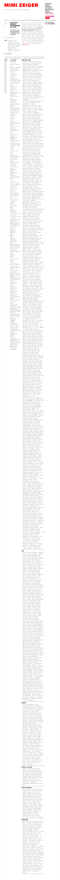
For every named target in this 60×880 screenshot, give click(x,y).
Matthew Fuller (33, 778)
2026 (5, 61)
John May (31, 270)
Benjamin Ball (27, 120)
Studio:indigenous (28, 486)
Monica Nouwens (27, 647)
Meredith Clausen (28, 543)
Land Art (30, 628)
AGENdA (25, 68)
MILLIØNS (34, 368)
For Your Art (13, 159)
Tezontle (32, 494)
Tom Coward (34, 505)
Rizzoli (12, 260)
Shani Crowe (32, 673)
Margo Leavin (27, 638)
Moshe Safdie (27, 377)
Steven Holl (34, 477)
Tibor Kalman (27, 759)
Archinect (12, 73)
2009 (5, 86)
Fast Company (13, 158)
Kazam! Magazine (14, 194)
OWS (24, 854)
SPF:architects (37, 467)
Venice (25, 870)
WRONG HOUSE (13, 345)
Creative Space (37, 155)
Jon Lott (37, 274)
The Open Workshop (36, 496)
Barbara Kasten (33, 568)
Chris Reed (40, 831)
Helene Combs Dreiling (36, 242)
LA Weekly (12, 201)
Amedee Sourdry (37, 83)
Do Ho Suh (34, 586)
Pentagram (26, 745)
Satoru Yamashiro (38, 860)
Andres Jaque (27, 89)
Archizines (26, 106)
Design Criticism (28, 721)
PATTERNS (30, 400)
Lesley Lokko (27, 311)
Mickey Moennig (27, 365)
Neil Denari (36, 384)
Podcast (25, 812)
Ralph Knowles (27, 428)
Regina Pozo (26, 749)
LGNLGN (25, 777)
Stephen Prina (34, 679)
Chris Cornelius (33, 143)
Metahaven (40, 739)
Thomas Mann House (15, 311)
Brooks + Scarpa (33, 127)
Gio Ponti (33, 226)
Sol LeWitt (40, 675)
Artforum (12, 118)
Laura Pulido (33, 843)
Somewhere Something (29, 466)
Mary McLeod (33, 542)
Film (33, 596)
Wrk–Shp (30, 764)
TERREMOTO (26, 494)
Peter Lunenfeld (35, 745)
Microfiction (37, 809)
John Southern (36, 272)
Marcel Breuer (27, 337)
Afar (11, 66)
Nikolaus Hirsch (36, 390)
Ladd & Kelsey (32, 302)
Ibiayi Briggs (32, 250)
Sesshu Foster (33, 672)
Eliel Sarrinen (34, 187)
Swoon (33, 682)
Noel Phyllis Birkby (29, 391)
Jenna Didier (38, 263)
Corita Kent (38, 580)
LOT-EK (25, 321)
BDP (40, 117)
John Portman (27, 272)
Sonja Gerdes (37, 676)
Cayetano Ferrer (31, 575)
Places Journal (14, 258)
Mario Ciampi (27, 345)
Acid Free (12, 63)
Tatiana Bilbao (27, 491)
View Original (8, 53)
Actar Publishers (14, 64)
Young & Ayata (34, 527)
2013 (5, 80)
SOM (40, 464)
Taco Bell (26, 816)
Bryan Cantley (30, 128)
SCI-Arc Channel (14, 270)
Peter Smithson (34, 412)
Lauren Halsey (37, 629)
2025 (5, 63)
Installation (37, 610)
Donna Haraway (36, 800)
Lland (33, 736)
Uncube (12, 317)
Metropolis (13, 229)
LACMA (11, 203)
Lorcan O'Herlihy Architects (32, 315)
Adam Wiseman (33, 552)
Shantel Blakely (33, 754)
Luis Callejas (33, 326)
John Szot (26, 273)
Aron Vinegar (38, 108)
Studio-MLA (37, 485)
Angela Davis (27, 790)
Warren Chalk (33, 513)
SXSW (11, 285)
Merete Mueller (27, 809)
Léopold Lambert (36, 309)
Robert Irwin (36, 664)
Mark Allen (26, 641)
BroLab (31, 825)
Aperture (12, 71)
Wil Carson (40, 517)
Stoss (36, 863)
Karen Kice (35, 288)
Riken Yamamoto (37, 440)
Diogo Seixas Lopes (29, 179)
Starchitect (38, 472)
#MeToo (25, 768)
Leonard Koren (27, 632)
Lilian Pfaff (27, 312)
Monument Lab (37, 811)
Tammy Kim (32, 866)
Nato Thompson (37, 647)
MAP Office (39, 336)
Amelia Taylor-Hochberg (30, 85)
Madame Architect (14, 222)
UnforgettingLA (27, 508)
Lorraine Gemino (36, 317)
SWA (41, 865)
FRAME (11, 160)
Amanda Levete (27, 83)
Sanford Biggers (28, 669)
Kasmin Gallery (14, 193)
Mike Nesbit (30, 366)
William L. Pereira (36, 518)
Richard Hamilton (33, 662)
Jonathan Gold (33, 805)
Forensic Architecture (30, 207)
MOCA (11, 234)
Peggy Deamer (35, 407)
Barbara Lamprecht (28, 115)
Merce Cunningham (34, 808)
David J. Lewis (27, 165)
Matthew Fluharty (36, 698)
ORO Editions (13, 250)
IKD (29, 251)
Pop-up (28, 854)
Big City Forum (37, 822)
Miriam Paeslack (32, 851)
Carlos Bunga (31, 572)
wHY (35, 517)
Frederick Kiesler (28, 216)
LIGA (11, 207)
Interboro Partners (29, 841)
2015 (5, 77)
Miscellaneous (27, 787)
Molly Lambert (27, 811)
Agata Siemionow (32, 67)
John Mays (38, 270)
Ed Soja (31, 837)
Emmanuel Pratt (35, 593)
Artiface (12, 121)
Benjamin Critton (28, 714)
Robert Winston (39, 666)
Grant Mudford (27, 608)
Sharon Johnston (36, 459)
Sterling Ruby (27, 681)
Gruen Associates (34, 232)
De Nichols (26, 586)
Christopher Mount (28, 146)
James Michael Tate (36, 257)
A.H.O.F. (25, 552)
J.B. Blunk (33, 613)
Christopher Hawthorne (36, 144)
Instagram (51, 23)
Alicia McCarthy (31, 555)
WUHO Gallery (13, 346)
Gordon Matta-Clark (29, 605)
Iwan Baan (26, 613)
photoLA (12, 255)
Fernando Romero (36, 201)
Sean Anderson (33, 456)
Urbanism (25, 819)
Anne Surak (32, 96)
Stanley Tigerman (28, 472)
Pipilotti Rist (27, 657)
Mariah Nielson (27, 640)
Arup (35, 109)
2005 (5, 89)
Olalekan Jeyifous (28, 651)
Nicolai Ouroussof (36, 388)
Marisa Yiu (35, 345)
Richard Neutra (37, 438)
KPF (43, 301)
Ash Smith (35, 711)
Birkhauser (13, 128)
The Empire (40, 494)
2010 (5, 85)
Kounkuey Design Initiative (32, 301)
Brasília (25, 825)
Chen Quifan (38, 794)
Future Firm (33, 217)
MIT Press (12, 232)
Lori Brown (26, 317)
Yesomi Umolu (36, 694)
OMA (34, 394)
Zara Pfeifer (27, 695)
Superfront (13, 283)
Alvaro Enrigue (37, 789)
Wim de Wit (36, 548)
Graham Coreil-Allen (33, 606)
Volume (12, 336)
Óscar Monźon (27, 653)
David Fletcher (31, 834)
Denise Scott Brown (35, 171)
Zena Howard (33, 530)
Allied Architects (33, 80)
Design (24, 703)
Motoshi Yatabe (35, 378)
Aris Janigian (27, 792)
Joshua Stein (33, 283)
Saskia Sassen (27, 860)
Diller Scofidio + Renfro (34, 177)
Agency (41, 67)
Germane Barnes (27, 223)
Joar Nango (35, 621)
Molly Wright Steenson (30, 374)
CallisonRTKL (27, 131)
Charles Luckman (28, 140)
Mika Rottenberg (28, 700)
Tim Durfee (31, 504)
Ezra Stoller (27, 596)
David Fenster (35, 583)
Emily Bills (36, 190)
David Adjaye (27, 162)
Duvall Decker (27, 184)
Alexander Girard (28, 705)
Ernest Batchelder (28, 594)
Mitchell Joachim (28, 372)
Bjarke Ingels (37, 121)
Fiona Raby (32, 726)
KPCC (11, 197)
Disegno (12, 147)
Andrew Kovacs (27, 90)
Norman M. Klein (28, 743)
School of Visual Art (29, 752)
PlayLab (33, 746)
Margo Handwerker (32, 340)
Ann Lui (35, 92)
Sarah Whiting (33, 451)
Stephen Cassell (28, 473)
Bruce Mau (32, 716)
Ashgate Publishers (15, 123)
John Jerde (35, 269)
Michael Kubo (33, 358)
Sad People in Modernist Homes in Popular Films (15, 265)
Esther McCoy (27, 196)
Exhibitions (49, 9)
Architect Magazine (9, 37)
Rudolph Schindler (28, 445)
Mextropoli (13, 231)
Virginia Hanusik (28, 692)
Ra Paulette (37, 657)
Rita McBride (27, 664)
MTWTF (35, 740)
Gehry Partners (37, 220)
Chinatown (32, 831)
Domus (11, 149)
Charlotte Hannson (28, 142)
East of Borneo (33, 590)
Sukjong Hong (35, 865)
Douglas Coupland (33, 589)
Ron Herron (36, 444)
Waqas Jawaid (30, 762)
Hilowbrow (12, 175)
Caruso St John (37, 133)
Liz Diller (36, 314)
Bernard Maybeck (38, 120)
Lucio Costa (35, 846)
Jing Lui (34, 267)
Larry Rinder (38, 628)
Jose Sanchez (34, 280)
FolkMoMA (25, 206)
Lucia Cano (30, 324)
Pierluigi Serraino (35, 416)
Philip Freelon (33, 415)
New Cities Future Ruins (30, 648)
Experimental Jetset (29, 724)
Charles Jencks (35, 139)
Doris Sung (34, 181)
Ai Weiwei (35, 553)
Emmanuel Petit (27, 191)
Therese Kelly (31, 499)
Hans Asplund (35, 235)
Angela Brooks (27, 92)
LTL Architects (34, 323)
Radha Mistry (27, 426)
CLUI (32, 580)
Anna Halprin (27, 562)
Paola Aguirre (37, 397)
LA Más (25, 302)
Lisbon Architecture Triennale (13, 211)
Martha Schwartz (28, 347)
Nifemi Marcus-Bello (35, 742)
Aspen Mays (32, 567)
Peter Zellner (32, 413)
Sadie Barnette (36, 667)
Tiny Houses (39, 504)
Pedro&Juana (26, 407)
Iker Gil (34, 251)
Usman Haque (33, 783)
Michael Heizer (37, 644)
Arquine (12, 106)
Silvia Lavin (16, 50)
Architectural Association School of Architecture (15, 81)
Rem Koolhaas (33, 435)
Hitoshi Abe (31, 245)
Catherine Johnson (28, 134)
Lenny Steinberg (36, 308)
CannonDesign (27, 133)
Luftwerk (25, 635)
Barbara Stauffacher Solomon (32, 713)
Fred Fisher (36, 215)
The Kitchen (34, 686)
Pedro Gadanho (37, 406)
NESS (11, 242)
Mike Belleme (27, 645)
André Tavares (27, 87)
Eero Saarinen (37, 184)
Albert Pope (29, 821)
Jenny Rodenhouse (36, 774)
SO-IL (36, 463)
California (37, 825)
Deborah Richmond (28, 168)
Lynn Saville (33, 635)
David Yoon (29, 166)
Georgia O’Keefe (34, 602)
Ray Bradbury (35, 432)
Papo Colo (35, 653)
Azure (11, 124)
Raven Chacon (33, 660)
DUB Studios (35, 182)
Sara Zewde (37, 859)
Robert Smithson (28, 666)
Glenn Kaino (26, 603)
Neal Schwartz (37, 383)
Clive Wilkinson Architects (32, 149)
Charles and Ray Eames (30, 136)
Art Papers (13, 115)
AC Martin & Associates (30, 63)
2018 (5, 73)
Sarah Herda (32, 450)
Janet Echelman (33, 616)
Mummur (25, 380)
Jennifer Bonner (28, 264)
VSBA (33, 511)
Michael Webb (37, 362)
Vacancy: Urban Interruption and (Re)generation (14, 327)
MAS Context (13, 226)
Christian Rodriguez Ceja (31, 796)
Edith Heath (31, 591)
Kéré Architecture (36, 293)
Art (23, 551)
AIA (34, 71)
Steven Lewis (33, 479)
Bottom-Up (26, 824)
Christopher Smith (28, 797)
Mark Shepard (32, 777)
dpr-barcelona (14, 150)
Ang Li (37, 532)
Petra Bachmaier (32, 656)
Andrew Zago (36, 90)
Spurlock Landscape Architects (33, 469)
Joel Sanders (27, 269)
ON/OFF (36, 743)
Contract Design (14, 140)
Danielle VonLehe (35, 159)
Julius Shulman (35, 286)
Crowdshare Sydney (15, 144)
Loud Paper (49, 13)
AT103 (29, 111)
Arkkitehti (13, 102)
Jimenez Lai (26, 267)
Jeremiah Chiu (33, 730)
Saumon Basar (38, 669)
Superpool (38, 486)
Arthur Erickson (28, 109)
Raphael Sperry (34, 429)
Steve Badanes (33, 475)
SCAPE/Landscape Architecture (32, 453)
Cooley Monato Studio (29, 152)
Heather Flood (36, 239)
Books (47, 5)
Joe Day (40, 267)
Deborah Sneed (27, 799)
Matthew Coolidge (28, 643)
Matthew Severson (34, 849)
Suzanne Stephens (34, 546)
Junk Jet (12, 191)
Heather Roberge (28, 241)
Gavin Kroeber (33, 600)
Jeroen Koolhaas (34, 619)
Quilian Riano (36, 425)
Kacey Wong (30, 622)
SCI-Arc (12, 269)
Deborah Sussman (38, 720)
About (47, 11)
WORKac (40, 521)
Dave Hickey (26, 583)
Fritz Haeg (35, 599)
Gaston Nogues (27, 220)
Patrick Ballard (34, 654)
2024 (5, 64)
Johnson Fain (34, 273)
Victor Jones (36, 510)
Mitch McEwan (37, 371)
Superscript (26, 488)
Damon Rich (26, 832)
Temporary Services (29, 685)
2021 (5, 68)
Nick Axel (26, 388)
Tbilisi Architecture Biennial (13, 291)
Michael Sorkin (27, 362)
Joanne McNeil (27, 776)
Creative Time (27, 581)
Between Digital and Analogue (32, 771)
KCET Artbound (14, 196)
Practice (31, 422)
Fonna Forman (33, 206)
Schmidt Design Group (29, 454)
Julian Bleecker (31, 733)
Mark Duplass (35, 641)
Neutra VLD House (14, 245)
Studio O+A (34, 483)
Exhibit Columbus (14, 156)
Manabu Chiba (36, 333)
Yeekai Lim (35, 524)
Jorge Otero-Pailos (35, 277)
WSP (39, 523)
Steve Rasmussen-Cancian (31, 862)
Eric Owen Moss (37, 193)
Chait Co (38, 134)
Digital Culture (27, 767)
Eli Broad (26, 802)
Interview (12, 181)
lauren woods (27, 631)
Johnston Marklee (28, 274)
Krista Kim (36, 626)
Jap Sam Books (14, 185)
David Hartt (26, 584)
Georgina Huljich (34, 222)
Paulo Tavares (27, 406)
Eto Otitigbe (39, 594)
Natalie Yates (27, 383)
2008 (5, 87)
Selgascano (30, 457)
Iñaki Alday (31, 253)
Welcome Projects (31, 515)
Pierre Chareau (27, 418)
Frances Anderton (38, 209)
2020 (5, 70)
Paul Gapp (37, 400)
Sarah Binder (36, 751)
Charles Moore (12, 44)
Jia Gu (41, 266)
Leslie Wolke (37, 776)
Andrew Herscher (37, 89)
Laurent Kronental (38, 631)
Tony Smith (38, 688)
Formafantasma (27, 209)
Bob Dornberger (36, 123)
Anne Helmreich (34, 533)
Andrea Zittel (33, 558)
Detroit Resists (34, 835)
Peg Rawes (32, 545)
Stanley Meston (34, 470)
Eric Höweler (27, 193)
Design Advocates (28, 172)
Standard (25, 470)
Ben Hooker (35, 770)
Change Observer (14, 134)
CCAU (11, 133)
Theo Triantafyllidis (29, 498)
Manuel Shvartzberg (29, 336)
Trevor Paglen (27, 689)
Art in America (14, 111)
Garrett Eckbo (34, 219)
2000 (5, 92)
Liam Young (35, 311)
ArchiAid (34, 98)
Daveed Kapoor (36, 160)
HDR (30, 239)
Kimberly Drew (27, 626)
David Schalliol (36, 584)
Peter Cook (35, 410)
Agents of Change (33, 68)
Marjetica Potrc (38, 640)
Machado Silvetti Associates (32, 330)
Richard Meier (27, 438)
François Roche (33, 212)
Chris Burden (30, 577)
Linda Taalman (27, 314)
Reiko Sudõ (34, 749)
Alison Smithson (28, 79)
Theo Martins (35, 758)
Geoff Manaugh (33, 727)
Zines (32, 532)
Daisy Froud (29, 156)
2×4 (24, 704)
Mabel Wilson (34, 328)
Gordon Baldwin (36, 603)
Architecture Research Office (32, 105)
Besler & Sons (27, 121)
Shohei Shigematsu (28, 461)
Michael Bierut (27, 740)
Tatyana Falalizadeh (35, 683)
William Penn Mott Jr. (30, 520)
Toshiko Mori (33, 507)
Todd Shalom (30, 688)
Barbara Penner (28, 534)
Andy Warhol (36, 559)
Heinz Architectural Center (14, 173)
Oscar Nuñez (39, 853)
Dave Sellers (27, 160)
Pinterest (33, 780)
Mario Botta (38, 343)
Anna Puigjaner (27, 95)
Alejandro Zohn (27, 76)
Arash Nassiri (39, 564)
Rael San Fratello (38, 426)
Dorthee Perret (32, 587)
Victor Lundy (27, 511)
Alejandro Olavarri (32, 704)
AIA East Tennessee (15, 67)
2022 (5, 67)
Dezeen (12, 146)
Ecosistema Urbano (36, 536)
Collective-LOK (35, 150)
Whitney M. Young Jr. (37, 816)
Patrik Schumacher (28, 399)
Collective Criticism (29, 773)
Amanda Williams (32, 556)
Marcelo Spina (37, 337)
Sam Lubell (31, 448)
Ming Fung (36, 369)
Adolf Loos (34, 66)
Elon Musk (33, 802)
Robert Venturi (27, 444)
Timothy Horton (37, 869)
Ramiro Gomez (27, 659)
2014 (5, 79)
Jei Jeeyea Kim (35, 539)
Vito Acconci (39, 692)
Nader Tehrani (35, 380)
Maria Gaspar (36, 638)
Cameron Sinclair (37, 131)
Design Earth (33, 174)
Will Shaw (26, 518)
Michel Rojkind (37, 364)
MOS (42, 375)
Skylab (25, 463)
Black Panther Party (34, 793)
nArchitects (26, 381)
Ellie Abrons (27, 190)
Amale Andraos (37, 82)
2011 (5, 83)
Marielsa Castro (37, 342)
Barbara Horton (38, 114)
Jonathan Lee (32, 732)
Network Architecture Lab (31, 385)
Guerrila (40, 840)
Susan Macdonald (36, 488)
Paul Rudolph (33, 403)
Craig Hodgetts (35, 153)
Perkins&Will (27, 410)
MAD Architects (27, 331)
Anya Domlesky (27, 822)
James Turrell (32, 615)
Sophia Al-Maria (28, 678)
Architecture (11, 40)
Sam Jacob (32, 447)
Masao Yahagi (32, 350)
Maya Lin (37, 643)
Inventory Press (14, 182)
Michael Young (27, 364)
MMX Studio (38, 372)
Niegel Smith (37, 650)
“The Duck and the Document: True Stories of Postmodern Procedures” (32, 29)
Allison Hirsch (27, 82)
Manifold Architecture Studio (32, 334)
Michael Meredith (37, 361)
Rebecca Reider (33, 812)
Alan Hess (32, 73)
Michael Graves (33, 356)
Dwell (11, 152)
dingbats (38, 178)
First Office (27, 203)
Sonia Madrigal (27, 676)
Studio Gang (26, 483)
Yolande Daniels (28, 526)
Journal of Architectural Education (14, 189)
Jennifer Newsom (33, 266)
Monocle (12, 236)
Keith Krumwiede (34, 291)
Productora (30, 423)
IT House (30, 255)
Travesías (12, 312)
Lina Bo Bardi (36, 312)
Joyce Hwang (27, 540)
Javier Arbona (33, 261)
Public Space (35, 854)
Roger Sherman (33, 857)
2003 (5, 90)
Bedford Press (14, 125)
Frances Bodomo (36, 597)
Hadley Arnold (27, 234)
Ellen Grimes (38, 188)
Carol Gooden (32, 574)
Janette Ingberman (28, 618)
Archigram (26, 99)
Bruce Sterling (33, 717)
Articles (48, 3)
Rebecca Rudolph (32, 434)
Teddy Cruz (36, 491)
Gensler (25, 222)
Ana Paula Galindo (36, 86)
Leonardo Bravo (38, 632)
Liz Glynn (38, 634)
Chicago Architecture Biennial (13, 138)
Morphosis (37, 375)
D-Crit (30, 720)
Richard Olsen (27, 440)
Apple (38, 768)
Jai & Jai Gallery (15, 184)
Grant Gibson (31, 228)
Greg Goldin (32, 840)
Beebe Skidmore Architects (31, 118)
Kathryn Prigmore (31, 289)
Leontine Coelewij (28, 634)
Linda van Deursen (35, 735)
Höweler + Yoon (31, 248)
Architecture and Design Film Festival (14, 94)
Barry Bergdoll (33, 117)
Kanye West (34, 806)
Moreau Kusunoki (28, 375)
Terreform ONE (35, 492)
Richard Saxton (27, 663)
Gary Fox (26, 539)
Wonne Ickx (33, 521)
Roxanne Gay (26, 813)
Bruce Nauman (31, 571)
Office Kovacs (27, 394)
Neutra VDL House (14, 244)
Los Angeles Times (15, 219)
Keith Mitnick (27, 292)
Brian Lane (32, 125)
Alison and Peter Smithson (31, 77)
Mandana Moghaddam (34, 637)
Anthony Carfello (28, 564)
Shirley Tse (31, 675)
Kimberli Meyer (27, 298)
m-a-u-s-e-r (35, 327)
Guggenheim (13, 165)
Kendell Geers (27, 625)
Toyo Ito (40, 507)
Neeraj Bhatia (27, 384)
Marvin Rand (32, 349)
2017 (5, 74)
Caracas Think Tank (29, 827)
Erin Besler (26, 194)
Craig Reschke (27, 155)
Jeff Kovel (29, 263)
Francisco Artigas (29, 210)
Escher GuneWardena (37, 194)
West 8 (31, 517)
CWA (24, 156)
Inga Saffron (30, 254)
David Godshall (27, 163)
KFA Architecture (36, 296)
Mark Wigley (38, 346)
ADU (24, 821)
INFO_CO (32, 729)
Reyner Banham (34, 437)
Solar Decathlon (33, 464)
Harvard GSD (13, 169)
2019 (5, 71)
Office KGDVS (37, 393)
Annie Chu (40, 96)
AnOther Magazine (14, 70)
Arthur (12, 120)
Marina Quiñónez (28, 343)
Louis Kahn (31, 321)
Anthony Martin (37, 790)
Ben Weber (31, 570)
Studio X (30, 485)
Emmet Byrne (32, 723)
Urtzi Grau (36, 508)
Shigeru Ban (36, 460)
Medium (12, 228)
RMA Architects (27, 441)
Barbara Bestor (27, 114)
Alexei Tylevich (32, 707)
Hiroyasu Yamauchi (34, 609)
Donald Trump (27, 800)
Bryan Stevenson (28, 794)
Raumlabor (36, 431)
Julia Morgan (33, 285)
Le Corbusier (33, 307)
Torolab (25, 507)
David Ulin (38, 797)
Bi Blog (12, 127)
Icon (11, 179)
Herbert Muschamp (28, 244)
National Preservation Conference (13, 240)
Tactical (25, 866)
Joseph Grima (32, 282)
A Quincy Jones (27, 61)
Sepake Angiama (27, 670)
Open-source (30, 853)
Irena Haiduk (27, 612)
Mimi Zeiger (21, 5)
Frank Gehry (31, 213)
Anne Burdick (31, 708)
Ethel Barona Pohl (38, 198)
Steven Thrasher (28, 863)
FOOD (29, 597)
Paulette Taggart (34, 404)
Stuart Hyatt (36, 482)
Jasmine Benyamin (28, 260)
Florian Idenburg (35, 204)
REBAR (42, 854)
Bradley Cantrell (35, 824)
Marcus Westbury (32, 847)
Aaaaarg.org (31, 768)
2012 (5, 82)
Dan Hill (37, 156)
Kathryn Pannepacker (36, 624)
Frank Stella (27, 599)
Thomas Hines (27, 548)
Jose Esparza (27, 279)
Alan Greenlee (27, 789)
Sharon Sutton (27, 460)
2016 (5, 76)
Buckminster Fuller (35, 130)
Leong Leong (26, 309)
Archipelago (13, 74)
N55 (29, 380)
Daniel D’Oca (30, 158)
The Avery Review (14, 299)
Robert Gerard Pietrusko (35, 442)
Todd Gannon (26, 505)
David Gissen (36, 162)
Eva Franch (26, 200)
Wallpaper (12, 337)
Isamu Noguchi (36, 612)
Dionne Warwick (37, 799)
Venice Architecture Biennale (13, 333)
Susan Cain (30, 757)
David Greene (37, 163)
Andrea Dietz (37, 87)
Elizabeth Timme (28, 188)
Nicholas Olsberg (34, 387)
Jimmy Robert (27, 621)
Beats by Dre (27, 770)
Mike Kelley (36, 645)
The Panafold (13, 304)
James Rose (26, 258)
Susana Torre (27, 489)
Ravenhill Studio (33, 748)
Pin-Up (12, 257)
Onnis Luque (39, 651)
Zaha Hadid (32, 529)
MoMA (11, 235)
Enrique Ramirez (38, 191)
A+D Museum (13, 61)
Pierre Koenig (34, 419)
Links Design (27, 736)
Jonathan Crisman (28, 276)
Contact (48, 12)
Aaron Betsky (37, 61)
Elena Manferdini (28, 185)
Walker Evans (27, 694)
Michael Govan (27, 644)
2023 (5, 66)
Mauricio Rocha (35, 355)
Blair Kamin (26, 123)
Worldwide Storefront (29, 523)
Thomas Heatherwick (33, 502)
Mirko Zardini (27, 371)
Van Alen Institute (15, 330)
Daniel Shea (36, 581)
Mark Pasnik (29, 346)
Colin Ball (26, 150)
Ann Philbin (38, 561)
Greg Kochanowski (33, 229)
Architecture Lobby (29, 104)
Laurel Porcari (27, 629)
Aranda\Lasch (27, 98)
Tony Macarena (32, 761)
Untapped (12, 321)
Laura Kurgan (32, 304)
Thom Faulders (33, 501)
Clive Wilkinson (36, 147)
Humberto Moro (27, 610)
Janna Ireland (35, 258)
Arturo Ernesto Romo (29, 565)
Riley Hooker (37, 663)
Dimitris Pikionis (28, 178)
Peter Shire (26, 746)
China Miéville (32, 719)
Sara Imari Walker (34, 815)
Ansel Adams (36, 562)
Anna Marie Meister (35, 93)
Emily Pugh (26, 537)
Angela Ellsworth (28, 561)
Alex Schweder (37, 76)
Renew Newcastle (28, 856)
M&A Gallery (13, 220)
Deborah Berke (38, 166)
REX (28, 437)
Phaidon (12, 254)
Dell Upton (33, 169)
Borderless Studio (28, 124)
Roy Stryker (27, 667)
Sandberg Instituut (15, 267)
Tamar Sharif (36, 489)
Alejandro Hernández (35, 74)
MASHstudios (31, 739)
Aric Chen (34, 106)
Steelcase (34, 755)
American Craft (14, 68)
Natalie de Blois (36, 381)
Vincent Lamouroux (36, 691)
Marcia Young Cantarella (30, 339)
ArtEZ (11, 117)
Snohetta (31, 463)
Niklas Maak (26, 390)
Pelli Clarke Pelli (29, 409)
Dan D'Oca (34, 832)
